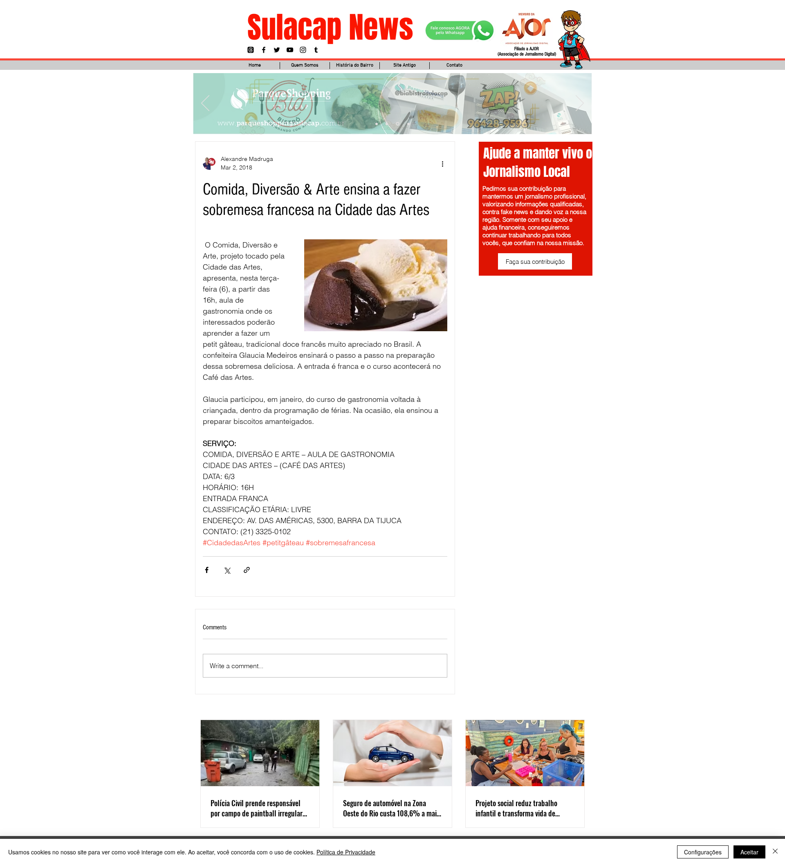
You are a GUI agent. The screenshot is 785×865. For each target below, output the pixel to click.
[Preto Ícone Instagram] (303, 50)
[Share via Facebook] (207, 570)
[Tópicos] (251, 50)
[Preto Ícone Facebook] (264, 50)
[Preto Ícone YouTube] (290, 50)
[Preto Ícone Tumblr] (316, 50)
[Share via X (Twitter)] (227, 570)
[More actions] (442, 163)
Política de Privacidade (345, 852)
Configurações (703, 852)
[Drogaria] (408, 124)
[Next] (580, 103)
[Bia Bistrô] (387, 124)
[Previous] (205, 103)
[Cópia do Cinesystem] (376, 124)
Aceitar (749, 852)
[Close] (775, 851)
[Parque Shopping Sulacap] (397, 124)
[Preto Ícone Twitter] (277, 50)
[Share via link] (247, 570)
